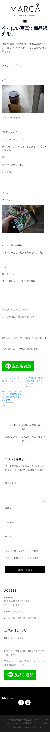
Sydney (39, 727)
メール (9, 522)
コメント (10, 483)
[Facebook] (21, 702)
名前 (8, 508)
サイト (8, 536)
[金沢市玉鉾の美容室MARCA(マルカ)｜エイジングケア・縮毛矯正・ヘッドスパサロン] (25, 9)
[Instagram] (28, 702)
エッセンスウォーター (12, 378)
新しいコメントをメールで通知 (22, 550)
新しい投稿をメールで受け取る (22, 558)
